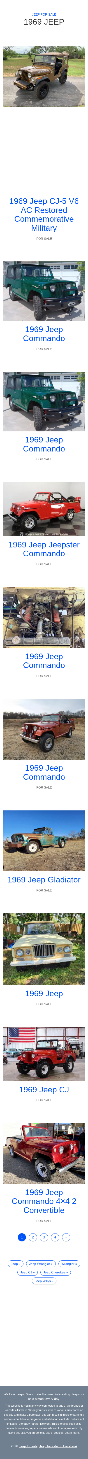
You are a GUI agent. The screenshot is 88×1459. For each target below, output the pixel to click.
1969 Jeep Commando (44, 334)
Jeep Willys (43, 1281)
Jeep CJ (26, 1272)
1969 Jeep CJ (44, 1089)
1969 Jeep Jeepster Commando (44, 549)
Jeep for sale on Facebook (58, 1446)
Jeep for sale (44, 14)
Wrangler (67, 1264)
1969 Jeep (44, 993)
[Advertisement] (44, 150)
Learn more (72, 1432)
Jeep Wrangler (39, 1264)
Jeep (14, 1264)
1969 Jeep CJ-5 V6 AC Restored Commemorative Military (44, 214)
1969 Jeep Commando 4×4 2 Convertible (44, 1201)
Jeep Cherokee (54, 1272)
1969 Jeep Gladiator (44, 879)
